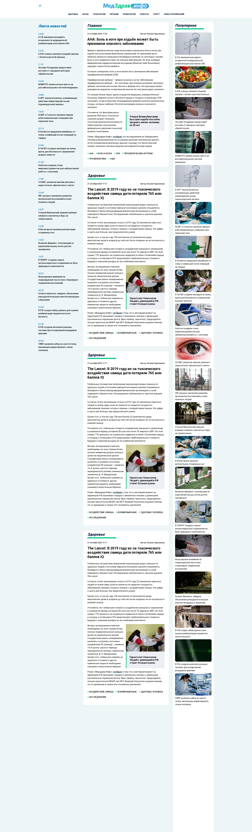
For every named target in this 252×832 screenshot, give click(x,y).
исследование (97, 338)
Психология (129, 14)
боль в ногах (104, 153)
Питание (114, 14)
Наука (85, 14)
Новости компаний (174, 14)
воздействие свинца (101, 333)
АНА (91, 153)
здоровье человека (151, 333)
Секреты (144, 14)
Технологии (99, 14)
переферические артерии (138, 153)
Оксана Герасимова (156, 34)
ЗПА (117, 153)
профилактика (97, 158)
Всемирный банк (127, 333)
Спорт (156, 14)
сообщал (117, 136)
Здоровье (73, 14)
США (112, 158)
